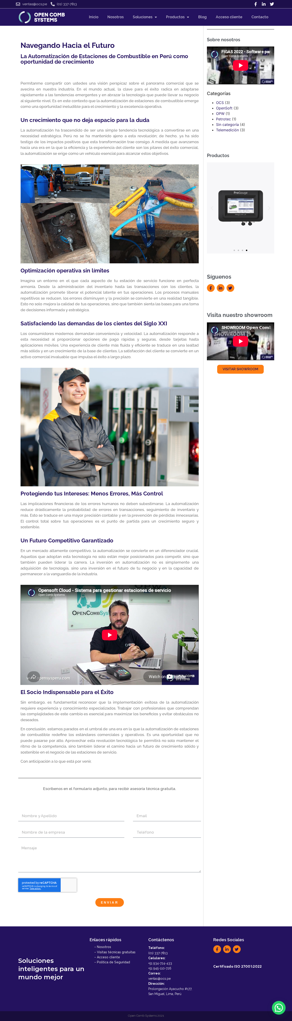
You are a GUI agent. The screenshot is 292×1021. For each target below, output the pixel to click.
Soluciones (142, 17)
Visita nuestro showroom (239, 315)
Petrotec (223, 119)
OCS (220, 102)
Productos (175, 17)
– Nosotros (102, 947)
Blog (202, 17)
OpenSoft (224, 108)
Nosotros (115, 17)
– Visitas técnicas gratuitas (115, 952)
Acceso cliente (229, 17)
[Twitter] (272, 4)
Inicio (93, 17)
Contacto (259, 17)
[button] (212, 208)
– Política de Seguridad (112, 962)
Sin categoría (227, 124)
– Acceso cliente (107, 957)
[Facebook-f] (255, 4)
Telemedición (227, 130)
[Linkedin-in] (264, 4)
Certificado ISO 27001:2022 (237, 966)
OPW (220, 113)
